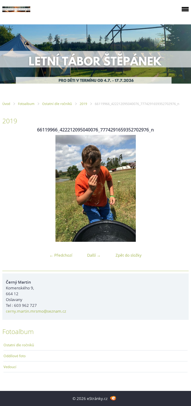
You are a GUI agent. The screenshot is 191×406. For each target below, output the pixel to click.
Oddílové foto (14, 356)
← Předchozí (60, 255)
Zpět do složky (129, 255)
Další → (94, 255)
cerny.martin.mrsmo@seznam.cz (36, 311)
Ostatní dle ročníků (57, 104)
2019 (83, 104)
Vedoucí (9, 366)
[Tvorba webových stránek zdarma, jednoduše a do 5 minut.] (113, 398)
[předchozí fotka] (10, 188)
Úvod (6, 104)
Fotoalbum (26, 104)
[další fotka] (181, 188)
